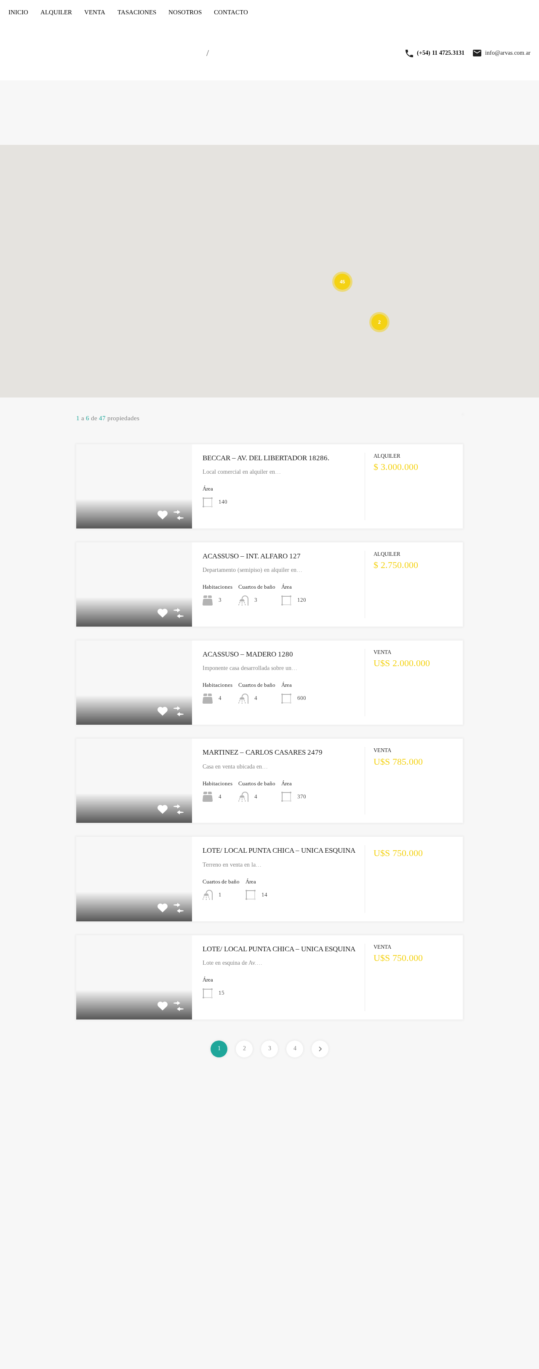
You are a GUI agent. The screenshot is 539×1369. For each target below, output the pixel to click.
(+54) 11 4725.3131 (440, 53)
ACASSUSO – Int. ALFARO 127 (252, 556)
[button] (349, 318)
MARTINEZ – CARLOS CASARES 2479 (263, 752)
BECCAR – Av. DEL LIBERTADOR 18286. (266, 458)
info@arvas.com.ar (508, 53)
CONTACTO (231, 12)
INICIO (18, 12)
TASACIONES (136, 12)
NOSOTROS (185, 12)
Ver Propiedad (134, 511)
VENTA (94, 12)
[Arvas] (101, 68)
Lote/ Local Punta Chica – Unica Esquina (279, 850)
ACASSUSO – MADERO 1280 (248, 654)
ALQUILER (56, 12)
